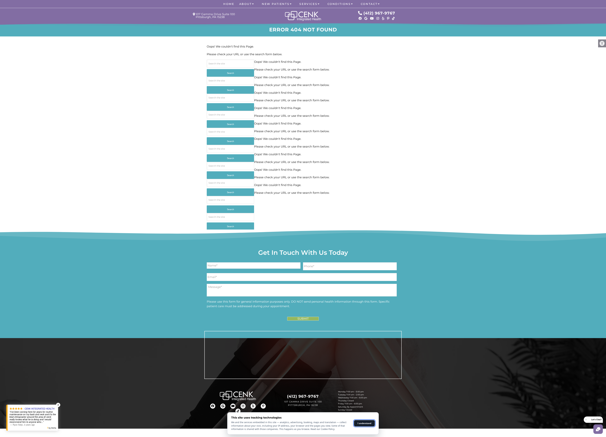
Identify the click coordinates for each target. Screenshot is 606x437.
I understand (364, 423)
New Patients (275, 4)
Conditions (339, 4)
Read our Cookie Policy (322, 429)
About (245, 4)
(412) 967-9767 (379, 13)
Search (230, 73)
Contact (369, 4)
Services (308, 4)
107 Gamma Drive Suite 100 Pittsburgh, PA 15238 (215, 15)
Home (228, 4)
